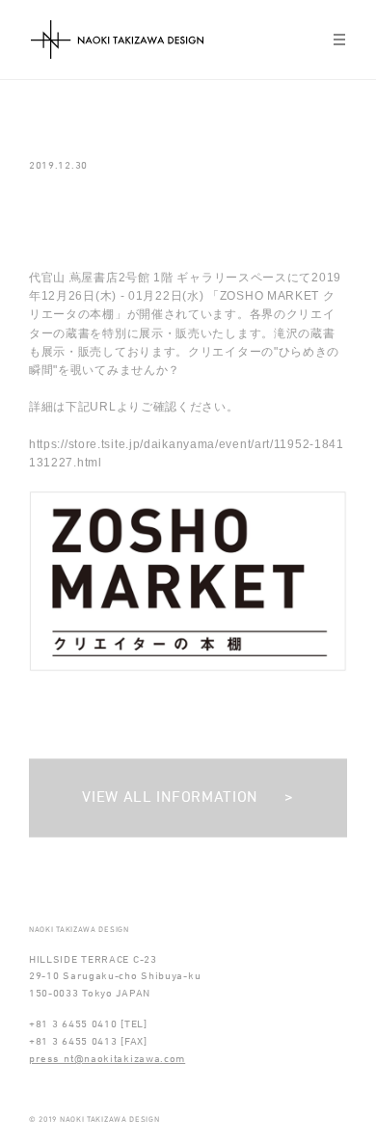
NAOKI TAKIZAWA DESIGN (117, 39)
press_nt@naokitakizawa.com (107, 1059)
